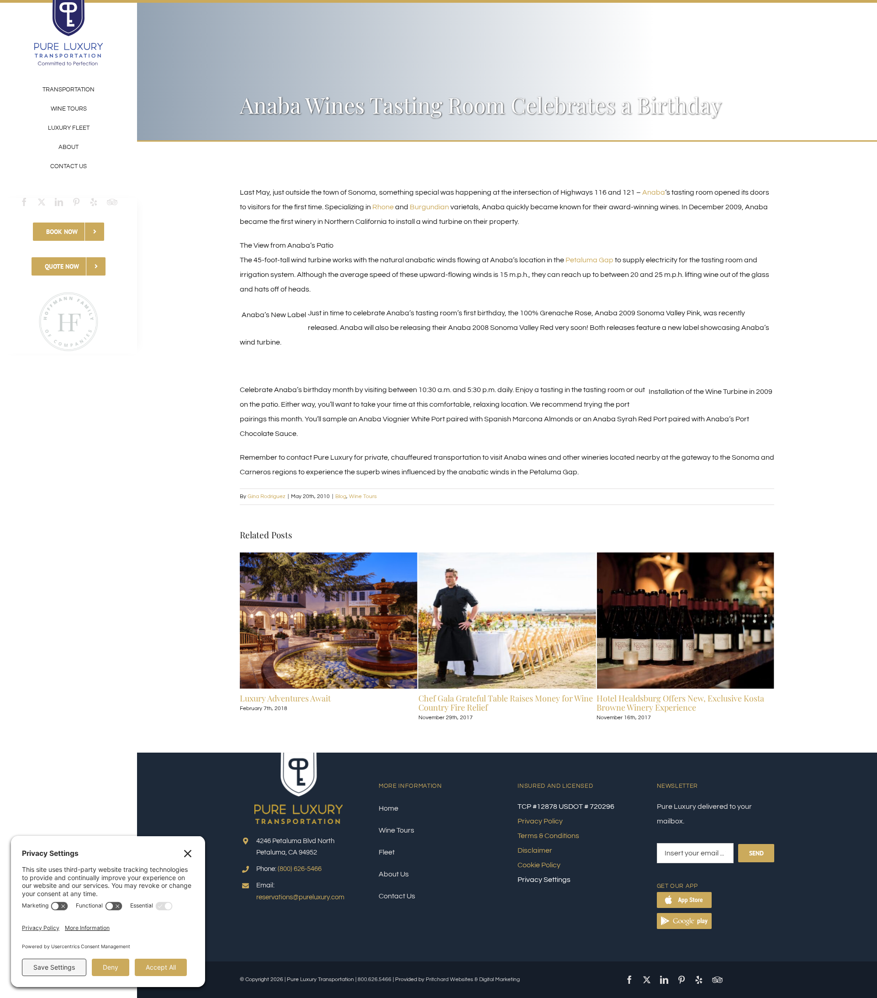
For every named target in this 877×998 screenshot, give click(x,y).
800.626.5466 (374, 979)
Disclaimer (535, 850)
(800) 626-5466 (300, 868)
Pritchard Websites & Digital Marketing (473, 979)
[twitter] (41, 202)
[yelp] (94, 202)
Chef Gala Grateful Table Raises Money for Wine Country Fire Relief (327, 703)
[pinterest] (76, 202)
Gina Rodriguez (266, 496)
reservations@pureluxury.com (300, 897)
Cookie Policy (539, 865)
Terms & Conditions (548, 835)
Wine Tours (363, 496)
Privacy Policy (540, 821)
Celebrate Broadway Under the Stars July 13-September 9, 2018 (677, 703)
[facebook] (24, 202)
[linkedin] (59, 202)
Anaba (653, 192)
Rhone (383, 207)
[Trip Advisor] (112, 202)
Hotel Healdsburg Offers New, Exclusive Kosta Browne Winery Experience (502, 703)
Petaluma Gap (589, 260)
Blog (340, 496)
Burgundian (429, 207)
